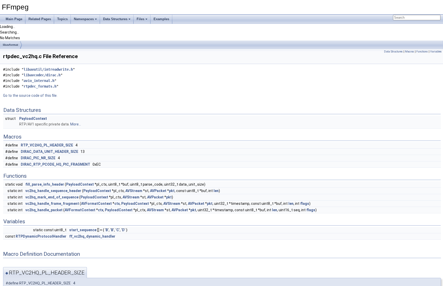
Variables (436, 51)
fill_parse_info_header (44, 184)
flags (304, 204)
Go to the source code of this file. (30, 95)
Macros (409, 51)
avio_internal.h (39, 81)
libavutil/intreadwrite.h (48, 69)
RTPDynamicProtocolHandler (41, 236)
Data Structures (115, 19)
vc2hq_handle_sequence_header (53, 191)
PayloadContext (33, 118)
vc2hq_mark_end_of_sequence (51, 197)
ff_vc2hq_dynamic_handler (92, 236)
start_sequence (82, 230)
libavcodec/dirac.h (42, 75)
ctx (117, 204)
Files (140, 19)
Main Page (14, 19)
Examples (161, 19)
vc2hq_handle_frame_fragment (52, 204)
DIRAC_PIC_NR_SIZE (38, 158)
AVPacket (158, 191)
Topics (62, 19)
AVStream (133, 191)
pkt (172, 191)
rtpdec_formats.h (40, 86)
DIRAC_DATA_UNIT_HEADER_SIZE (49, 152)
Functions (422, 51)
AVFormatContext (96, 204)
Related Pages (39, 19)
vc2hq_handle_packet (44, 210)
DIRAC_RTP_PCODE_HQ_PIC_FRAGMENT (55, 164)
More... (75, 124)
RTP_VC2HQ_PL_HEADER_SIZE (47, 145)
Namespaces (84, 19)
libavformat (10, 44)
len (216, 191)
